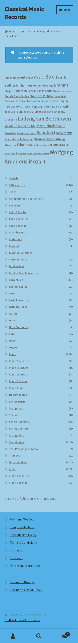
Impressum (17, 550)
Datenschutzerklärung (25, 566)
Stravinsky (10, 145)
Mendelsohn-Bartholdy (20, 126)
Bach (51, 76)
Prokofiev (10, 133)
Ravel (20, 133)
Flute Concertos (19, 300)
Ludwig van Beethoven (44, 118)
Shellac (13, 415)
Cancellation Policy (23, 535)
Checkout (16, 558)
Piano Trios (16, 388)
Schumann (64, 133)
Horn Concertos (18, 327)
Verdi (14, 153)
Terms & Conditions (23, 542)
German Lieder (18, 307)
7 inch (12, 192)
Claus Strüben (46, 91)
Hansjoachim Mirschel (18, 107)
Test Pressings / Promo (23, 449)
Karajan (30, 112)
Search (39, 636)
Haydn (36, 106)
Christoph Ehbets (25, 91)
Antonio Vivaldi (32, 77)
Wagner (22, 153)
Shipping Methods (22, 527)
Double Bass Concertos (23, 273)
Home (12, 31)
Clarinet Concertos (20, 253)
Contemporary (18, 259)
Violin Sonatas (18, 482)
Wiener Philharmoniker (38, 153)
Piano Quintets (18, 374)
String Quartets (19, 422)
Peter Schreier (46, 126)
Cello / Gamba (17, 212)
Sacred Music (17, 401)
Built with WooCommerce (22, 620)
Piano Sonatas (18, 381)
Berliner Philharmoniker (21, 85)
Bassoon (14, 205)
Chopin (9, 91)
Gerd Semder (23, 101)
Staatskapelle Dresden (19, 139)
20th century (17, 185)
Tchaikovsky (26, 145)
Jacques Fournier (15, 112)
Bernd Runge (45, 85)
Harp (12, 320)
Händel (63, 106)
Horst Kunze (49, 106)
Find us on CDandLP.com (26, 590)
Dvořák (24, 96)
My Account (13, 636)
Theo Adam (41, 145)
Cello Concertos (19, 219)
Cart (60, 633)
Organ (13, 347)
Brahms (61, 85)
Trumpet (14, 455)
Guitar (13, 313)
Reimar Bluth (29, 133)
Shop (22, 31)
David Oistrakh (63, 91)
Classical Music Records (24, 13)
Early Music (16, 280)
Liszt (38, 112)
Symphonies (16, 442)
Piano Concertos (19, 361)
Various (53, 145)
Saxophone (16, 408)
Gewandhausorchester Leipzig (49, 101)
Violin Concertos (19, 476)
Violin (12, 469)
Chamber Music (18, 232)
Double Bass (12, 96)
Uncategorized (18, 462)
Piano (61, 126)
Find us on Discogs (22, 582)
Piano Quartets (18, 368)
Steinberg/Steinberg (49, 139)
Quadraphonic (18, 395)
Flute (12, 293)
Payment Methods (22, 519)
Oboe (12, 340)
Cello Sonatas (17, 225)
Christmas (15, 239)
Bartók (62, 77)
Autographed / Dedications (26, 198)
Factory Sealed (18, 286)
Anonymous (12, 77)
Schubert (46, 132)
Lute (12, 334)
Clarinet (14, 246)
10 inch (13, 178)
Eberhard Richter (41, 96)
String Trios (16, 435)
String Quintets (19, 428)
